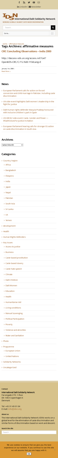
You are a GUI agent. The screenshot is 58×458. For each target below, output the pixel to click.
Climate (9, 274)
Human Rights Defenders (14, 237)
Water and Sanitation (15, 335)
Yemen (9, 220)
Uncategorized (9, 367)
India (8, 181)
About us (5, 414)
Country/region (10, 160)
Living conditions (13, 308)
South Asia (10, 203)
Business (10, 252)
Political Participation (15, 319)
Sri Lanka (9, 209)
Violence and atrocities (16, 330)
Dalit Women (11, 285)
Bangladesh (11, 170)
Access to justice (13, 246)
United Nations (12, 356)
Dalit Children (12, 280)
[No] (54, 449)
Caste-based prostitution (17, 258)
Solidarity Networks (12, 362)
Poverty (9, 324)
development (9, 226)
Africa (8, 165)
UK (7, 215)
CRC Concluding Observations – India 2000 (26, 51)
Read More (5, 71)
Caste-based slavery (14, 263)
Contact (5, 389)
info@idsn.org (14, 409)
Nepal (8, 192)
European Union (13, 351)
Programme (8, 346)
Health (6, 231)
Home (5, 44)
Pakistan (9, 198)
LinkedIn (23, 7)
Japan (8, 187)
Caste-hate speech (14, 269)
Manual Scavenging (14, 313)
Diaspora (9, 176)
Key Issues (8, 242)
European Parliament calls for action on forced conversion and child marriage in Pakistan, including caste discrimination (29, 93)
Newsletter (36, 7)
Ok (29, 454)
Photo (6, 341)
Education (10, 291)
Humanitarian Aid (13, 302)
